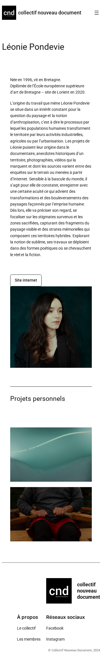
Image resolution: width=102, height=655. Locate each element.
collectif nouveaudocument (88, 590)
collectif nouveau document (49, 13)
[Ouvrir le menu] (96, 12)
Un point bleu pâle (51, 454)
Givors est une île (51, 514)
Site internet (26, 280)
